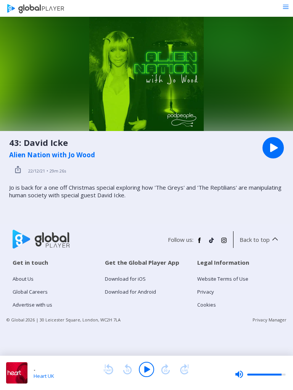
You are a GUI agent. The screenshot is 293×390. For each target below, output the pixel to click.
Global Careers (30, 291)
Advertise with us (32, 304)
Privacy (205, 291)
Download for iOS (125, 278)
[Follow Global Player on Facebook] (199, 243)
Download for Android (130, 291)
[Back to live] (184, 369)
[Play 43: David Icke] (273, 147)
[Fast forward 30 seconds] (165, 369)
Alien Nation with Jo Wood (52, 155)
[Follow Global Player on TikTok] (211, 243)
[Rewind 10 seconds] (127, 369)
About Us (23, 278)
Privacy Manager (270, 319)
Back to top (255, 239)
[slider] (260, 374)
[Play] (146, 369)
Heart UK (44, 375)
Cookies (206, 304)
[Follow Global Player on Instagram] (224, 243)
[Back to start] (108, 369)
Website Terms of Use (222, 278)
